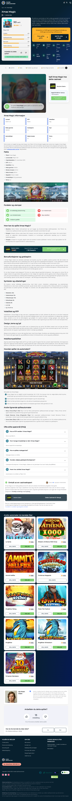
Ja (48, 730)
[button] (70, 3)
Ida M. (51, 482)
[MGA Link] (56, 773)
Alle (5, 7)
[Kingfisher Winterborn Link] (52, 629)
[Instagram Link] (8, 775)
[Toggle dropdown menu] (70, 3)
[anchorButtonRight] (66, 67)
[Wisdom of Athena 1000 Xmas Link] (52, 528)
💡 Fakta (20, 68)
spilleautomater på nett (13, 149)
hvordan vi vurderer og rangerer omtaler (16, 506)
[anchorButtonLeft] (6, 67)
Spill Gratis (12, 546)
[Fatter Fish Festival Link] (52, 595)
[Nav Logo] (8, 3)
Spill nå (27, 546)
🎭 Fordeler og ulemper (32, 68)
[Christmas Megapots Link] (52, 562)
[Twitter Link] (3, 775)
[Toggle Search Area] (66, 3)
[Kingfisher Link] (20, 629)
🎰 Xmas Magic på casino (47, 68)
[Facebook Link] (6, 775)
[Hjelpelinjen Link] (47, 773)
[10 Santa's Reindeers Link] (20, 663)
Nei (60, 730)
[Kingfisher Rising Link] (20, 595)
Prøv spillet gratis (40, 37)
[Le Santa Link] (20, 528)
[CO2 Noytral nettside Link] (65, 773)
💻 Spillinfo (11, 68)
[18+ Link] (40, 773)
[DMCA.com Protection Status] (54, 777)
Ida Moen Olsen (8, 15)
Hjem (3, 7)
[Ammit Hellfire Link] (20, 562)
